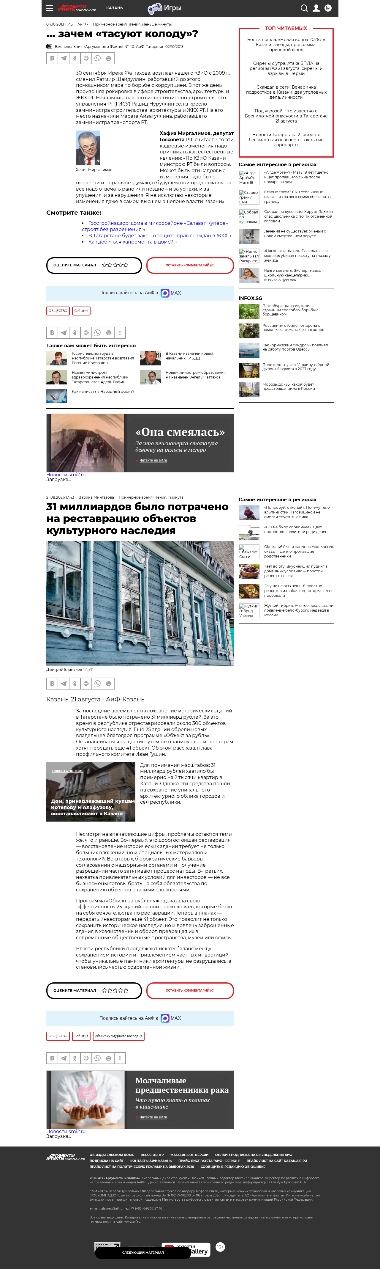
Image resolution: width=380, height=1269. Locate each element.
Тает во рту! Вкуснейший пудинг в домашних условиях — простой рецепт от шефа (295, 571)
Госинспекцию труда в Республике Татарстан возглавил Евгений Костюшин (103, 358)
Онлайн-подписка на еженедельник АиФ (253, 1155)
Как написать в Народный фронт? (103, 391)
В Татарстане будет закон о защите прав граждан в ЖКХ (157, 235)
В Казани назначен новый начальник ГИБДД (189, 355)
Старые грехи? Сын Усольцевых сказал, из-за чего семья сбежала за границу (297, 197)
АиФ (89, 669)
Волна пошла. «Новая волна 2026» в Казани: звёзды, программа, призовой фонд (286, 44)
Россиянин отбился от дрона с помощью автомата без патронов (293, 327)
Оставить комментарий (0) (190, 265)
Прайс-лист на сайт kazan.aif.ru (277, 1161)
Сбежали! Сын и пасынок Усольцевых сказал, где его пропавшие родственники (299, 551)
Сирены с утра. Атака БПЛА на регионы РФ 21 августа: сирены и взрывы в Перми (286, 68)
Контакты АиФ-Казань (151, 1161)
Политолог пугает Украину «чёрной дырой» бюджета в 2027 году (295, 367)
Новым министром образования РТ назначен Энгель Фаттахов (196, 374)
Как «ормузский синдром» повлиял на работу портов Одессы (295, 347)
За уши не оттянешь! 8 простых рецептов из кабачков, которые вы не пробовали (298, 591)
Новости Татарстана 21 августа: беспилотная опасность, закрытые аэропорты (286, 139)
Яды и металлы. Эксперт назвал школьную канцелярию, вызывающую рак (293, 275)
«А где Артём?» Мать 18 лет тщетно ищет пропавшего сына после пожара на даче (296, 177)
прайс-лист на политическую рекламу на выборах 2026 (142, 1167)
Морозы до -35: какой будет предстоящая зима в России (288, 386)
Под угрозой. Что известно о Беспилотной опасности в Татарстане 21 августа (286, 116)
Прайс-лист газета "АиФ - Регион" (209, 1161)
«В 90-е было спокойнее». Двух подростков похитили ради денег (295, 529)
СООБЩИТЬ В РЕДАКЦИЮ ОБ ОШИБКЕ (233, 1167)
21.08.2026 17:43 (60, 497)
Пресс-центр (152, 1155)
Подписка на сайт (107, 1161)
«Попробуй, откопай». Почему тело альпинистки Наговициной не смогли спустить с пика (297, 512)
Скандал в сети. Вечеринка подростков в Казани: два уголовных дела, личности (286, 92)
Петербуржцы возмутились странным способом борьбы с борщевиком (290, 310)
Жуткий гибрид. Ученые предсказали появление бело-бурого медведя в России (298, 610)
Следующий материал (143, 1253)
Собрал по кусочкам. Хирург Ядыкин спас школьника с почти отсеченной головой (298, 216)
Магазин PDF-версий (189, 1155)
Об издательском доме (112, 1155)
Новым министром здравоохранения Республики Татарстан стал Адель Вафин (100, 377)
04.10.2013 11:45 (59, 24)
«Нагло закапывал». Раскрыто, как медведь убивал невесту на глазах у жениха (297, 256)
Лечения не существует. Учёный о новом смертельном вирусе (295, 233)
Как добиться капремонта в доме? (130, 242)
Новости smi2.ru (66, 475)
